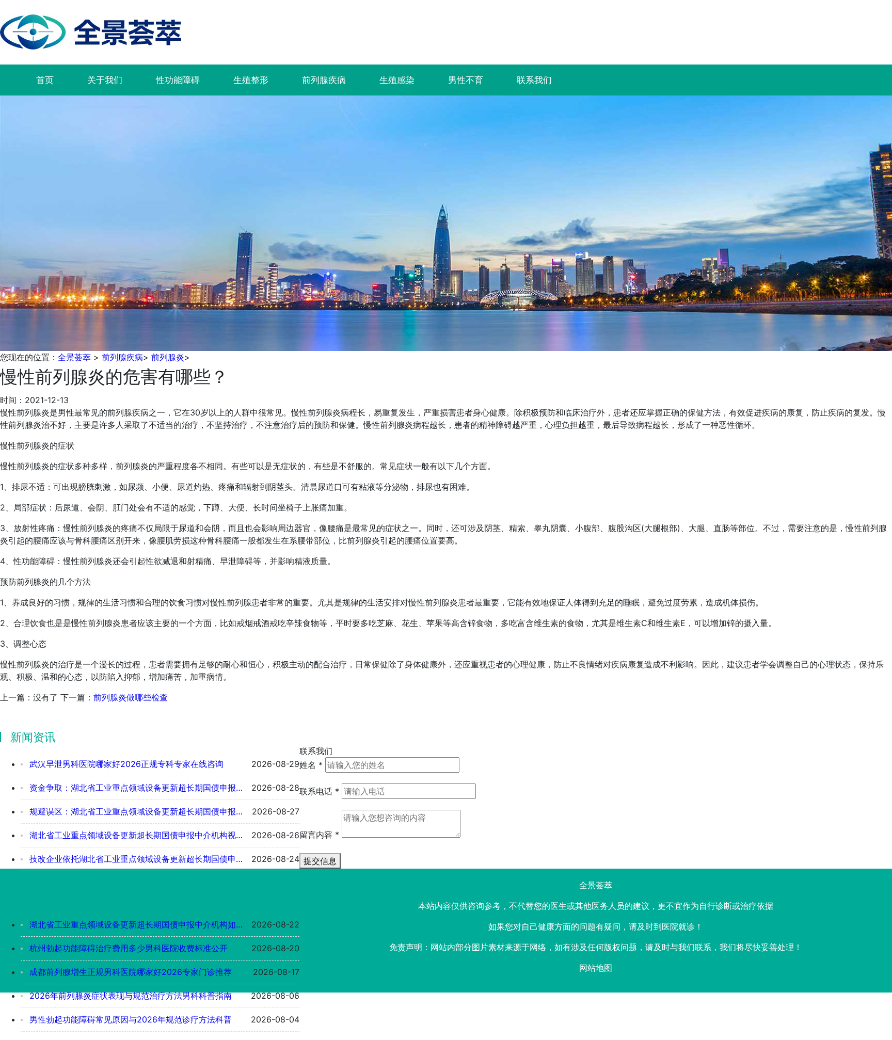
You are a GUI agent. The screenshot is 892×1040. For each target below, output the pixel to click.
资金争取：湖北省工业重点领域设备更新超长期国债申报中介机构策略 (135, 787)
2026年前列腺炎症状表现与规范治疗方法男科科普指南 (129, 995)
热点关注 (33, 897)
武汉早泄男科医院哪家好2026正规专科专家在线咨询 (125, 764)
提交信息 (320, 861)
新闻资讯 (33, 737)
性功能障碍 (178, 80)
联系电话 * (319, 791)
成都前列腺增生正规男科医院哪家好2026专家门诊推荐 (129, 972)
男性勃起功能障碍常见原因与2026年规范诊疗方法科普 (129, 1019)
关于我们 (104, 80)
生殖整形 (250, 80)
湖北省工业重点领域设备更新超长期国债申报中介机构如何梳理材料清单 (135, 924)
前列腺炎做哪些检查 (130, 697)
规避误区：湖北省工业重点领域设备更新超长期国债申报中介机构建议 (135, 811)
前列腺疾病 (324, 80)
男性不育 (465, 80)
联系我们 (534, 80)
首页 (45, 80)
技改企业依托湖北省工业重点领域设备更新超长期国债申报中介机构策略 (135, 859)
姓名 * (311, 765)
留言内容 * (319, 834)
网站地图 (595, 968)
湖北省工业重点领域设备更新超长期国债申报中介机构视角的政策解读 (135, 835)
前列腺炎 (167, 357)
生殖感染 (397, 80)
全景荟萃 (74, 357)
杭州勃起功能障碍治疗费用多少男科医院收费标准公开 (127, 948)
